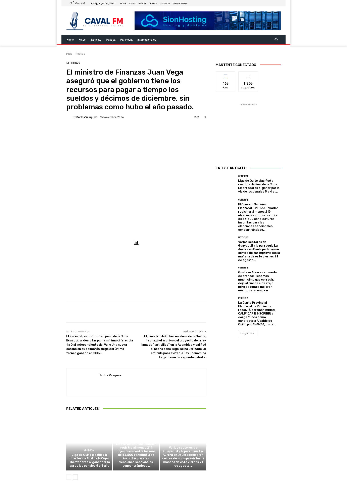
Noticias (80, 53)
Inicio (69, 53)
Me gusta (225, 74)
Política (243, 298)
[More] (141, 131)
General (89, 450)
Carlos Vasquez (86, 117)
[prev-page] (68, 477)
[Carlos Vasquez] (69, 117)
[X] (278, 3)
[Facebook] (268, 3)
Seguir (248, 74)
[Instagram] (273, 3)
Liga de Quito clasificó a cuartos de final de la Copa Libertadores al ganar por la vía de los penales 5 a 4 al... (89, 460)
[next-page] (75, 477)
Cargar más (247, 333)
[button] (276, 39)
